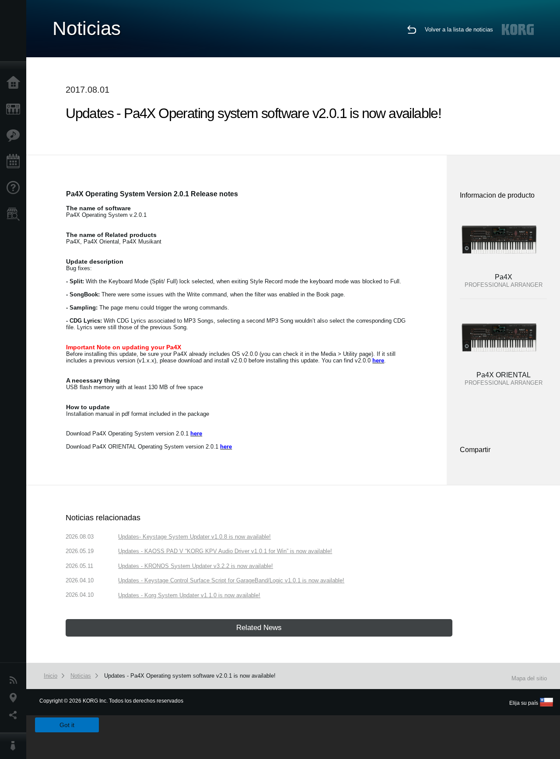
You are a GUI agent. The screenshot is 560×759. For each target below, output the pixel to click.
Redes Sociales (15, 715)
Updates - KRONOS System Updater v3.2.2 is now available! (195, 566)
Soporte (15, 188)
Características (15, 135)
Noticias (15, 680)
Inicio (15, 83)
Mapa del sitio (529, 678)
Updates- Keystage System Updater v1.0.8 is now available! (194, 536)
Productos (15, 109)
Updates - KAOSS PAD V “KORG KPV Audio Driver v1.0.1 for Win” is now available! (225, 551)
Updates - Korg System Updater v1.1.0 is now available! (189, 595)
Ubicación (15, 698)
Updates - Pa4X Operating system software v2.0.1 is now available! (190, 675)
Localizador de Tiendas (15, 217)
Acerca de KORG (15, 746)
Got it (67, 724)
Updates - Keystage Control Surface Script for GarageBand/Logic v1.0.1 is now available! (231, 580)
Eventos (15, 162)
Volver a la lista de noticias (459, 29)
